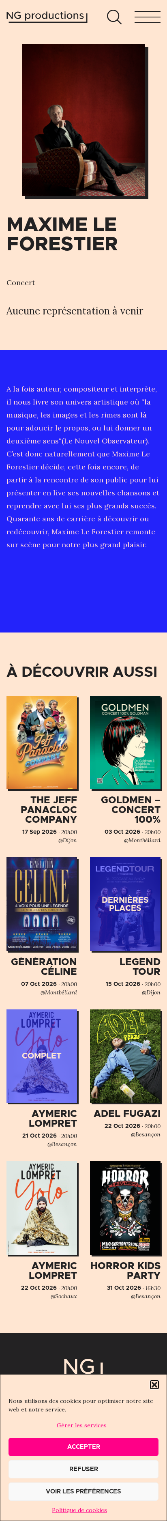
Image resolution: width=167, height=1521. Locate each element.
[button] (154, 1385)
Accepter (83, 1447)
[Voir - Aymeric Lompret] (41, 1079)
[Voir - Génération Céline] (41, 926)
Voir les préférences (83, 1492)
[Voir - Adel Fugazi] (125, 1074)
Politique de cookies (79, 1510)
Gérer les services (82, 1425)
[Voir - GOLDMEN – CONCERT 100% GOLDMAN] (125, 770)
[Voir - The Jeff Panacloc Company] (41, 770)
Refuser (83, 1469)
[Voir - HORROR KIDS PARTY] (125, 1230)
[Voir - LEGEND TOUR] (125, 926)
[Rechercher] (114, 17)
